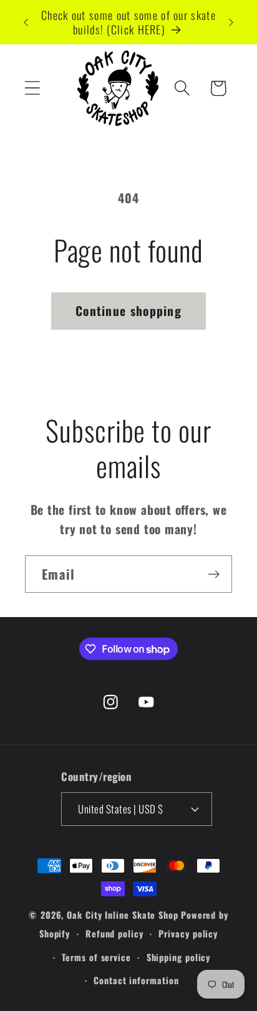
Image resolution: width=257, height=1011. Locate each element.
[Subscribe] (213, 574)
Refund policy (114, 933)
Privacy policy (188, 933)
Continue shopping (128, 311)
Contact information (136, 980)
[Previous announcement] (26, 22)
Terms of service (96, 957)
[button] (32, 88)
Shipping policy (179, 957)
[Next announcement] (231, 22)
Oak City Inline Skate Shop (122, 914)
